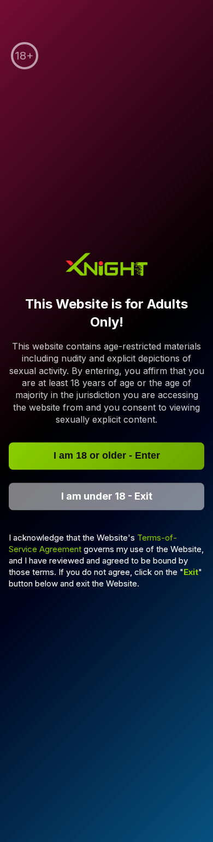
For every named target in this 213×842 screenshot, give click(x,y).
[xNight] (106, 265)
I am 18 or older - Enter (107, 455)
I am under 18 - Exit (106, 496)
